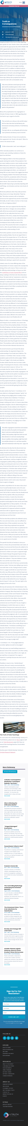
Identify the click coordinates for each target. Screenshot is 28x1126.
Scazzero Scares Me (11, 866)
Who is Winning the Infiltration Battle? (10, 804)
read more (7, 796)
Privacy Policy (8, 1023)
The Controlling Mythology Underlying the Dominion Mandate (13, 887)
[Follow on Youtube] (16, 1038)
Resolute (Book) (7, 1104)
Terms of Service (16, 1023)
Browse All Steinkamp (10, 771)
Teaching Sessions (8, 1106)
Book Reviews (6, 1055)
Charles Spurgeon (7, 1075)
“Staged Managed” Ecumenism (11, 827)
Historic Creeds (7, 1071)
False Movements (7, 1068)
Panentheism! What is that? (13, 846)
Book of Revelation (8, 1049)
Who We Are (6, 1086)
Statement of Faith (8, 1088)
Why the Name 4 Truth (8, 1090)
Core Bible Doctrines (8, 1066)
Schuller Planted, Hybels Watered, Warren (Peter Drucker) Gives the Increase (13, 950)
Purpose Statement (8, 1084)
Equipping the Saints (8, 1053)
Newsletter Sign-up (8, 1094)
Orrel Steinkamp (10, 34)
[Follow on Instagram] (12, 1038)
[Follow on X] (8, 1038)
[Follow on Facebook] (4, 1038)
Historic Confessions (8, 1073)
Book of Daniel (7, 1047)
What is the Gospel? (8, 1064)
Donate (5, 1096)
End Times (5, 1051)
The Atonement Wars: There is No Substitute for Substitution (13, 909)
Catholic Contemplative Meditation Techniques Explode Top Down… (12, 781)
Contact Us (6, 1092)
